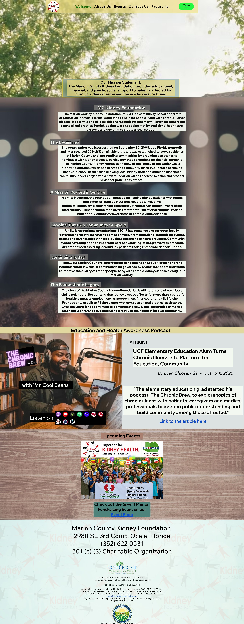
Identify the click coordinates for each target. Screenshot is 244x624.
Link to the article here (183, 421)
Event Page (122, 514)
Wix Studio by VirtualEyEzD (136, 623)
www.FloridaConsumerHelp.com (121, 596)
